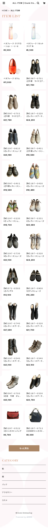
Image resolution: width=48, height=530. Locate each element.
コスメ (4, 500)
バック (4, 484)
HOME (5, 10)
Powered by (21, 517)
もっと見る (24, 448)
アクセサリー (7, 492)
